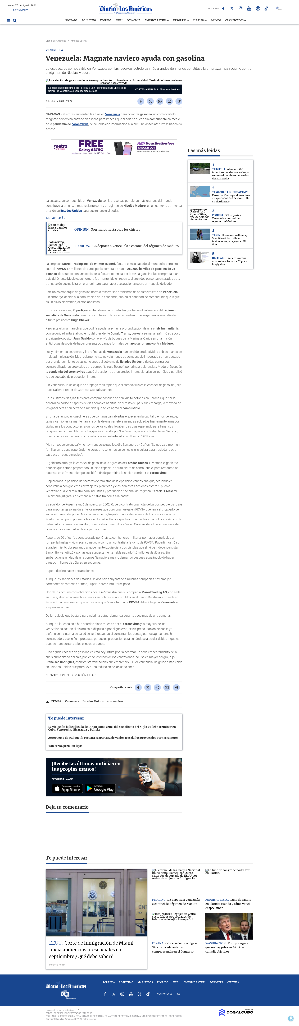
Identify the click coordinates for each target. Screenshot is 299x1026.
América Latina (156, 20)
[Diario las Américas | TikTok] (266, 8)
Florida (105, 20)
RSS (178, 994)
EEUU (119, 20)
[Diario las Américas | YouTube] (249, 8)
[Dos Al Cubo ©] (236, 1015)
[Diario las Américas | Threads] (258, 8)
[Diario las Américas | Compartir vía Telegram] (178, 101)
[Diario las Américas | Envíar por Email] (169, 101)
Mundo (216, 20)
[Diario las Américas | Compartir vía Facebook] (140, 101)
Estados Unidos (71, 210)
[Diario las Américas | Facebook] (223, 8)
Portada (71, 20)
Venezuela (112, 114)
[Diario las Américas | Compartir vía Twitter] (150, 101)
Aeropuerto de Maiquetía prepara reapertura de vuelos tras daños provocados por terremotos (113, 737)
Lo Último (89, 20)
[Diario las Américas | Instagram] (240, 8)
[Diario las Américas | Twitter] (232, 8)
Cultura (199, 20)
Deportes (180, 20)
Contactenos (164, 994)
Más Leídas (145, 982)
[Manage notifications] (291, 1018)
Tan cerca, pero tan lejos (65, 746)
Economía (133, 20)
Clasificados (234, 20)
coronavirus (80, 124)
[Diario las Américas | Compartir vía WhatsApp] (159, 101)
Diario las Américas (56, 40)
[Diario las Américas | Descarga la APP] (68, 788)
